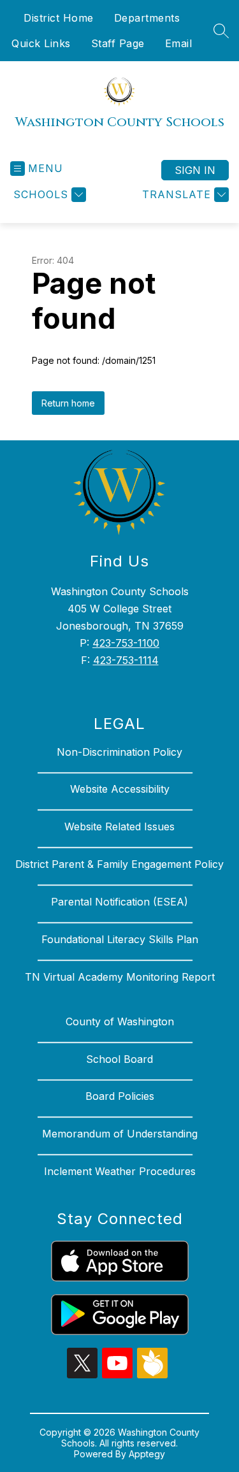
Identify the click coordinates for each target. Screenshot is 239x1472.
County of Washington (120, 1021)
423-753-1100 (125, 643)
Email (178, 43)
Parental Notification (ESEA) (119, 901)
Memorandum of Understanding (120, 1133)
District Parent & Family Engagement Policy (119, 864)
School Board (119, 1059)
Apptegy (147, 1453)
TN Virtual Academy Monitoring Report (120, 977)
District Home (59, 17)
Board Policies (119, 1096)
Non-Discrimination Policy (119, 752)
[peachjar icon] (152, 1374)
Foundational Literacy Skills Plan (119, 939)
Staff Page (118, 43)
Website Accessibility (120, 789)
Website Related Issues (119, 826)
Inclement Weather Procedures (120, 1171)
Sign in (195, 170)
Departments (147, 17)
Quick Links (41, 43)
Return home (68, 403)
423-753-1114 (126, 660)
